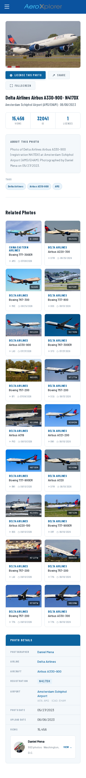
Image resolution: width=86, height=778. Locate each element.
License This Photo (26, 75)
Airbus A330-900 (39, 186)
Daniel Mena (45, 652)
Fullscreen (20, 85)
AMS (57, 186)
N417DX (44, 681)
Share (58, 75)
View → (68, 747)
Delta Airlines (15, 186)
